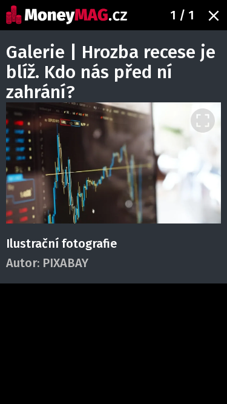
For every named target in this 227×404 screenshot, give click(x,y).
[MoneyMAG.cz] (66, 14)
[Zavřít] (213, 15)
